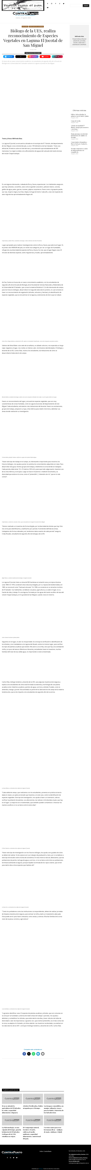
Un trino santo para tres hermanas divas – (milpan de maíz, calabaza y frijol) (53, 1130)
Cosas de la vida (75, 121)
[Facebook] (47, 3)
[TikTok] (59, 3)
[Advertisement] (33, 120)
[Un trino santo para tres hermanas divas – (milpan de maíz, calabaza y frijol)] (54, 1120)
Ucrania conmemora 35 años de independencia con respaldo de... (79, 150)
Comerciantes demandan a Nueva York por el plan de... (79, 143)
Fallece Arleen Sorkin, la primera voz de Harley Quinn (80, 115)
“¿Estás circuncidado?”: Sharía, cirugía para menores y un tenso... (80, 127)
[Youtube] (47, 7)
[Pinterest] (55, 3)
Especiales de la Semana (36, 26)
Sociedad (25, 26)
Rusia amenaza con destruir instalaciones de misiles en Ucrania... (79, 135)
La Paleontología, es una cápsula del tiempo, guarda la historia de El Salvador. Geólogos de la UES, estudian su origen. (11, 1132)
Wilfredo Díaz (79, 36)
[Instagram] (51, 3)
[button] (3, 178)
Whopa (41, 1168)
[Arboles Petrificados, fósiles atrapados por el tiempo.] (33, 1099)
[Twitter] (63, 3)
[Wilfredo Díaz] (79, 30)
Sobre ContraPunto (45, 1151)
